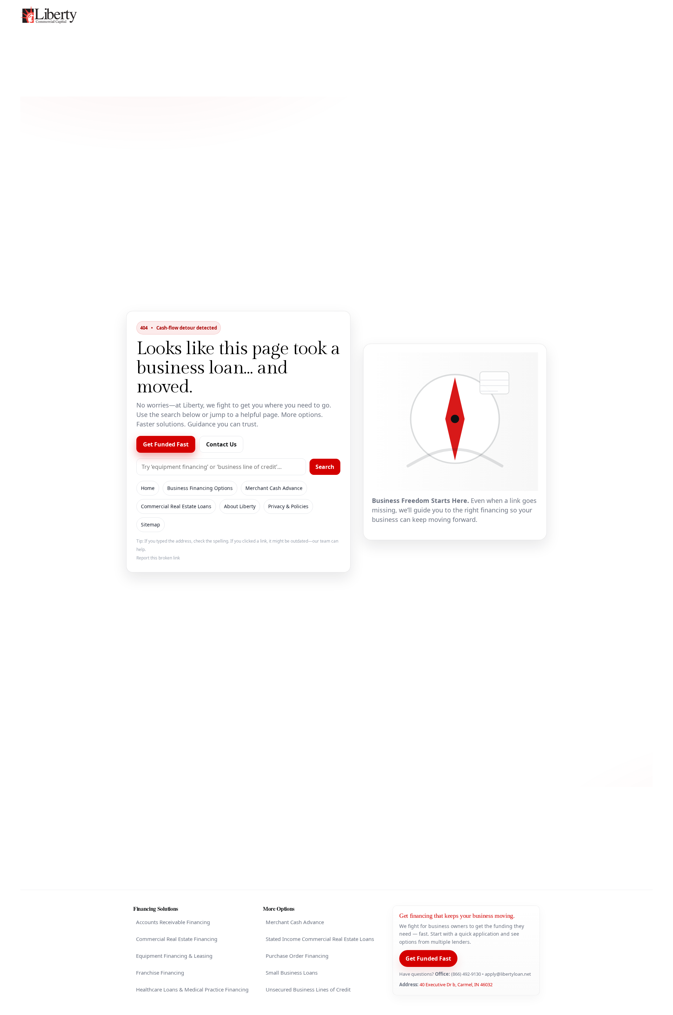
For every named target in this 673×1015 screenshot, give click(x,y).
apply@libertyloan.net (508, 974)
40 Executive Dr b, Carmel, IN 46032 (456, 984)
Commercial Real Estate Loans (176, 506)
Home (148, 488)
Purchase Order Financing (297, 955)
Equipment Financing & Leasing (174, 955)
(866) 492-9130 (466, 974)
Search (324, 467)
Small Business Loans (292, 972)
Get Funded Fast (166, 444)
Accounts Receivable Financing (173, 922)
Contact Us (221, 444)
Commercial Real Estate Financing (176, 938)
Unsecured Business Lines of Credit (308, 989)
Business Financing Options (200, 488)
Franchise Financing (160, 972)
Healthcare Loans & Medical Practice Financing (192, 989)
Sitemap (150, 524)
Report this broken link (158, 558)
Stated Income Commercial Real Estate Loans (320, 938)
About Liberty (240, 506)
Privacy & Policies (288, 506)
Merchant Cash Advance (273, 488)
